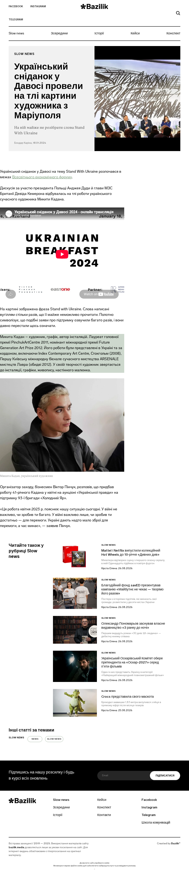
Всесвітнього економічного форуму (42, 177)
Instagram (38, 6)
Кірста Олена (109, 568)
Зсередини (59, 33)
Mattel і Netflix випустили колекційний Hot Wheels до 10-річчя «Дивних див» (130, 553)
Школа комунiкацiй (156, 823)
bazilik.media (16, 847)
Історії (99, 33)
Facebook (16, 6)
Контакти (104, 815)
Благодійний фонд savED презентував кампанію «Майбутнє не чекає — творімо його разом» (132, 589)
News (35, 739)
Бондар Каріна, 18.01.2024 (30, 143)
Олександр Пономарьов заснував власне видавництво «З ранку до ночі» (133, 626)
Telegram (16, 19)
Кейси (135, 33)
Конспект (173, 33)
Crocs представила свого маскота (127, 697)
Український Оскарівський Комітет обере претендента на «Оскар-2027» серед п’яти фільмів (132, 662)
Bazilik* (175, 843)
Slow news (16, 33)
